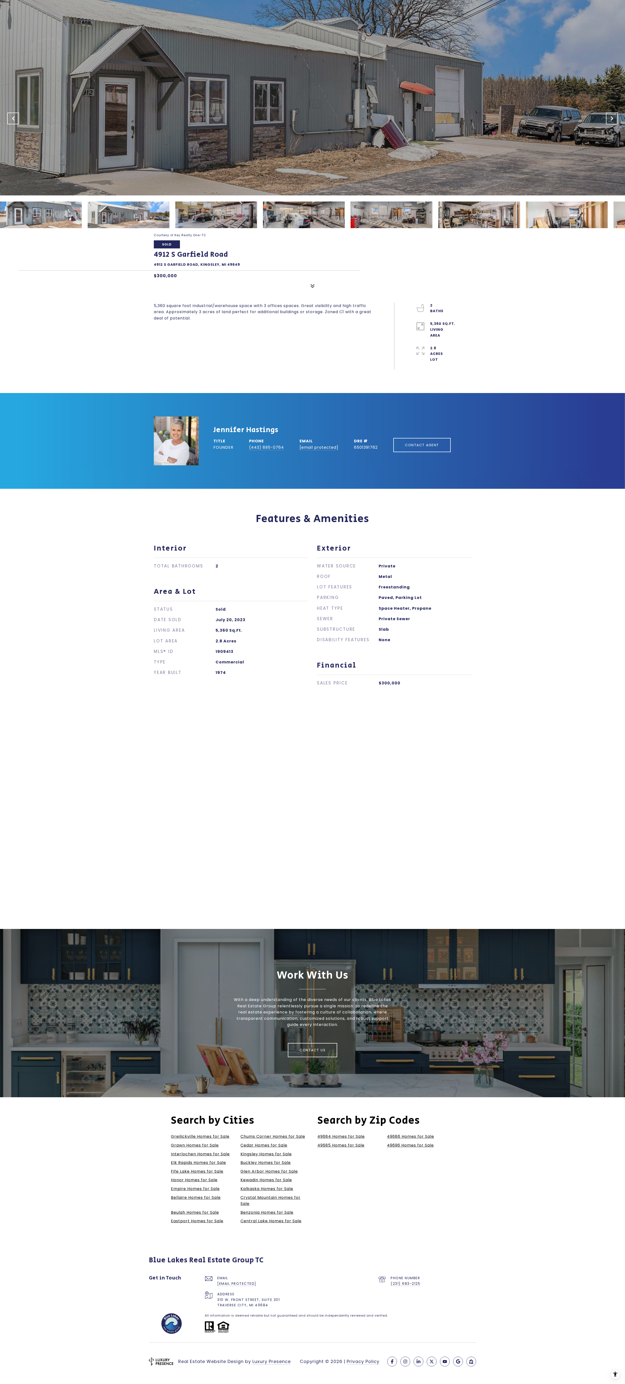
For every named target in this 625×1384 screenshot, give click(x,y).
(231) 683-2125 (405, 1283)
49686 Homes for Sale (410, 1136)
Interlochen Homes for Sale (200, 1154)
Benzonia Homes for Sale (266, 1212)
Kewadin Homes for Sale (266, 1180)
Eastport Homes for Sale (197, 1221)
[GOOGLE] (458, 1361)
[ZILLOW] (471, 1361)
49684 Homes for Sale (341, 1136)
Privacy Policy (363, 1361)
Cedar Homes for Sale (263, 1145)
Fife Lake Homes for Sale (197, 1171)
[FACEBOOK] (392, 1361)
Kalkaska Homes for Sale (266, 1189)
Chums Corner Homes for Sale (272, 1136)
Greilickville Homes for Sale (200, 1136)
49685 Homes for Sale (341, 1145)
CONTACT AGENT (422, 445)
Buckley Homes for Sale (265, 1162)
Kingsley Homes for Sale (266, 1154)
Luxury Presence (271, 1361)
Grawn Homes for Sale (195, 1145)
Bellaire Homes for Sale (196, 1197)
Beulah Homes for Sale (195, 1212)
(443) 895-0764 (266, 447)
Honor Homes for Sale (194, 1180)
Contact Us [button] (312, 1050)
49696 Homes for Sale (410, 1145)
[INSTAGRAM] (405, 1361)
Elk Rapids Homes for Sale (198, 1162)
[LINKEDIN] (418, 1361)
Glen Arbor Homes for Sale (269, 1171)
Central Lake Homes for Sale (271, 1221)
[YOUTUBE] (445, 1361)
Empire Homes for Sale (195, 1189)
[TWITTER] (432, 1361)
